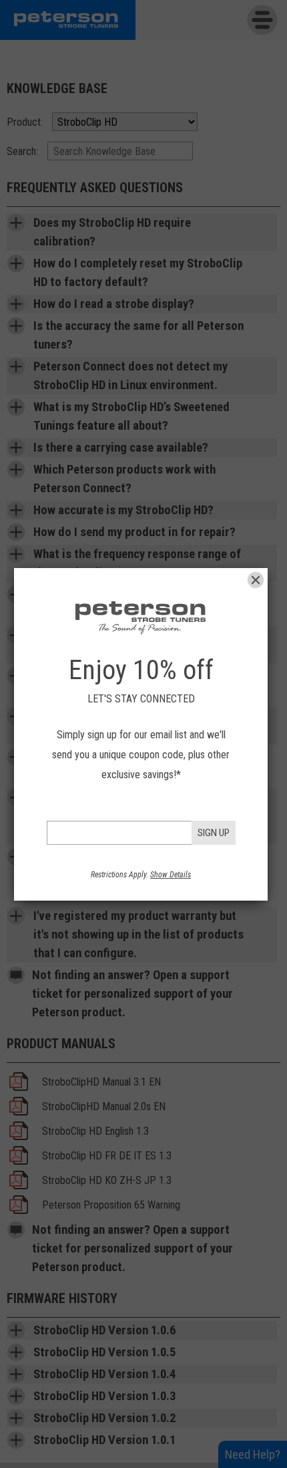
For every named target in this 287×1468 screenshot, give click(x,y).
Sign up (214, 833)
